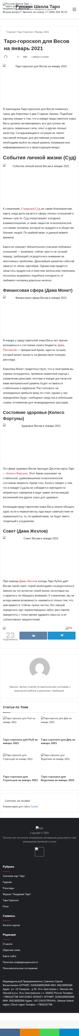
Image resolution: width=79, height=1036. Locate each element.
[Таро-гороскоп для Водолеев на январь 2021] (58, 763)
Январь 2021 (42, 32)
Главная (10, 32)
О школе (7, 944)
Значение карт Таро (14, 876)
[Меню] (74, 11)
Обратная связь (11, 950)
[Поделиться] (33, 636)
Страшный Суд (30, 208)
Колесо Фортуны (17, 473)
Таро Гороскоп (25, 32)
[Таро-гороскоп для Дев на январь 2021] (58, 726)
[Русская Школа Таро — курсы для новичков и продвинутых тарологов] (17, 6)
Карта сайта (9, 956)
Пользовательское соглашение (20, 968)
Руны (6, 906)
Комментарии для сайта (20, 806)
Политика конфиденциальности (20, 962)
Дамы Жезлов (28, 581)
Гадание (7, 882)
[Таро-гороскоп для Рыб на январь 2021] (20, 726)
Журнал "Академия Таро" (17, 894)
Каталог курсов (11, 925)
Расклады (8, 888)
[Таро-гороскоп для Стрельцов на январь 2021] (20, 763)
